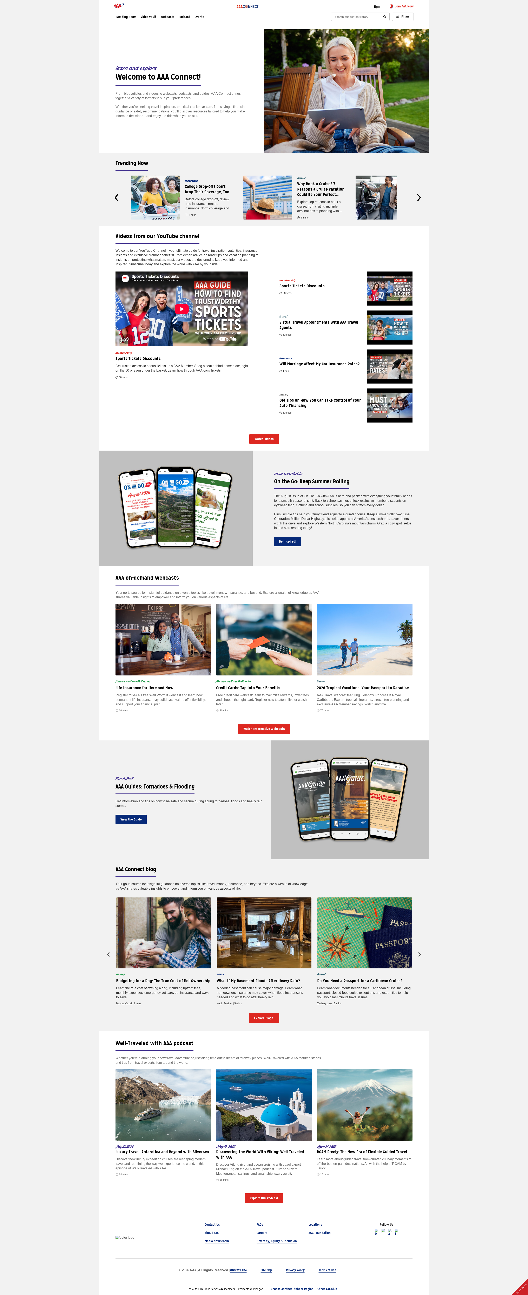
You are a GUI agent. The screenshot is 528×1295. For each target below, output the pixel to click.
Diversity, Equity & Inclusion (277, 1241)
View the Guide (131, 819)
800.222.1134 (238, 1270)
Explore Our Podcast (264, 1198)
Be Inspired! (287, 541)
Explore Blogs (264, 1018)
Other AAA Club (327, 1289)
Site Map (266, 1270)
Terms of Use (327, 1270)
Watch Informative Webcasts (264, 729)
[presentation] (116, 197)
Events (199, 17)
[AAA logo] (119, 6)
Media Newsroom (217, 1241)
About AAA (212, 1233)
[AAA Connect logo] (247, 6)
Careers (262, 1233)
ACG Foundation (320, 1233)
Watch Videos (264, 439)
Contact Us (212, 1224)
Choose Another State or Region (292, 1289)
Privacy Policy (295, 1270)
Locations (315, 1224)
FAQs (260, 1224)
